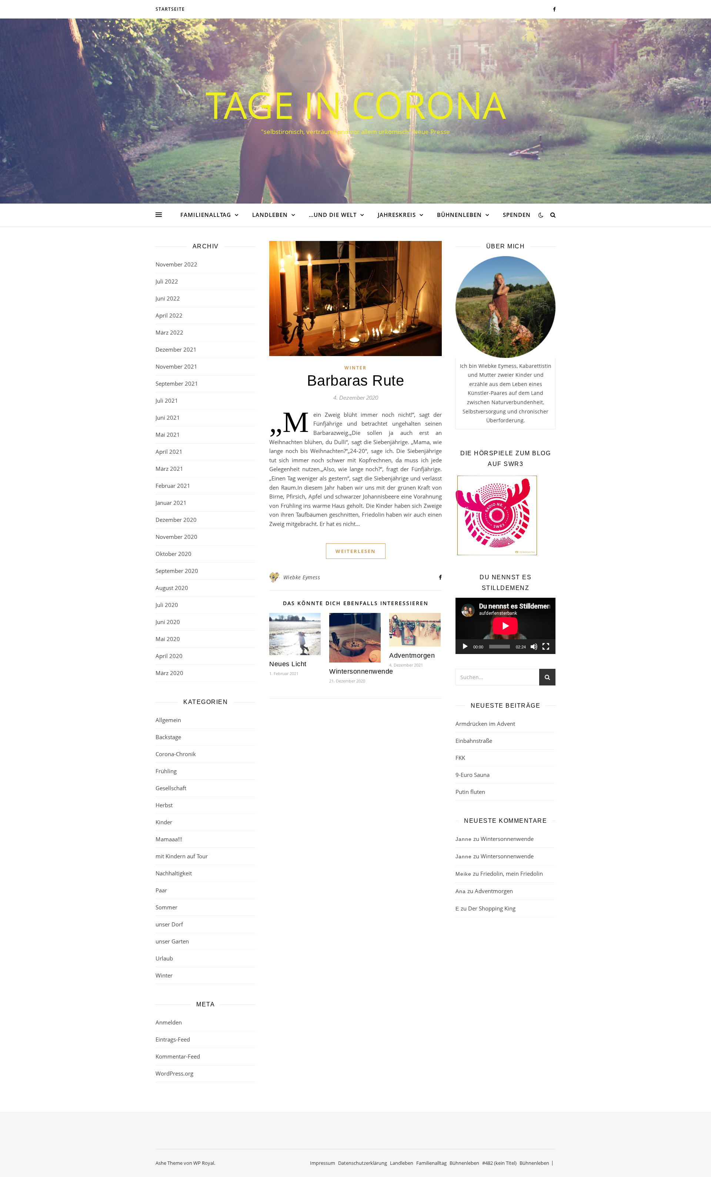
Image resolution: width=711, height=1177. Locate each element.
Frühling (166, 771)
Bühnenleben (459, 214)
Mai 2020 (168, 639)
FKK (460, 757)
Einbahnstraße (473, 740)
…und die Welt (333, 214)
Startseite (170, 9)
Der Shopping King (491, 908)
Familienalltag (205, 214)
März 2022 (169, 332)
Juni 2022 (168, 298)
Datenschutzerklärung (362, 1163)
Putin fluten (470, 791)
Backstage (168, 737)
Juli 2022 (167, 281)
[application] (505, 626)
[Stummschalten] (534, 646)
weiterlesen (356, 551)
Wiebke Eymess (301, 577)
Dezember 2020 (176, 519)
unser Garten (172, 941)
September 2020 (177, 570)
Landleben (270, 214)
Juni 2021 (168, 417)
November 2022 (176, 264)
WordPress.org (174, 1073)
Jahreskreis (397, 214)
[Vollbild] (546, 646)
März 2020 (169, 673)
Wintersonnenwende (361, 671)
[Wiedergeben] (465, 646)
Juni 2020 (168, 622)
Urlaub (164, 958)
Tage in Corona (356, 104)
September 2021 (177, 383)
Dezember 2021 (176, 349)
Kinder (164, 822)
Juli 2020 (167, 604)
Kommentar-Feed (178, 1056)
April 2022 (169, 315)
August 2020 (172, 587)
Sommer (166, 907)
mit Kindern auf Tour (182, 856)
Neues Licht (288, 664)
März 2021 (169, 468)
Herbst (164, 805)
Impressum (322, 1163)
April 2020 (169, 656)
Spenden (517, 214)
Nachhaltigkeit (174, 873)
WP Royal (203, 1163)
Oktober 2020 (173, 553)
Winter (164, 975)
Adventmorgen (412, 655)
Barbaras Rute (355, 380)
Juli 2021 (167, 400)
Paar (161, 890)
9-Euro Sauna (472, 774)
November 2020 (176, 536)
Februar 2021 (173, 485)
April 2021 (169, 451)
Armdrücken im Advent (485, 723)
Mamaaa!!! (169, 839)
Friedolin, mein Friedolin (511, 873)
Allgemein (168, 720)
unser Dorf (169, 924)
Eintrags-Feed (173, 1039)
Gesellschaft (171, 788)
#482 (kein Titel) (499, 1163)
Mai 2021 (168, 434)
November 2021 (176, 366)
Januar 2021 (171, 502)
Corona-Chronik (176, 754)
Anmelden (169, 1022)
